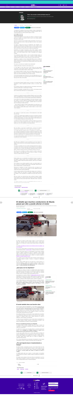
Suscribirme (52, 390)
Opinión (21, 12)
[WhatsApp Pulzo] (66, 5)
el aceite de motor (28, 249)
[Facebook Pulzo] (58, 5)
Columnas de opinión (17, 187)
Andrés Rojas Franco (25, 187)
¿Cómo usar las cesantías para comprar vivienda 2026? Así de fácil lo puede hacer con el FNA (32, 194)
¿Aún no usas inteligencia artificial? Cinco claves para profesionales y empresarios (48, 82)
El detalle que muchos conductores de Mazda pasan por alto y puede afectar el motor (50, 282)
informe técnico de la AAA (35, 275)
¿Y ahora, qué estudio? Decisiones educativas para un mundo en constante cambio (48, 71)
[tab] (25, 190)
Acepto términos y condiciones (52, 387)
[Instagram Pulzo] (64, 5)
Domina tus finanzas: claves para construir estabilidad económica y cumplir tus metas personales (24, 194)
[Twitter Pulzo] (60, 5)
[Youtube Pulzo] (63, 5)
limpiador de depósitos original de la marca (23, 256)
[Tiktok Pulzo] (62, 5)
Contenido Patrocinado (21, 208)
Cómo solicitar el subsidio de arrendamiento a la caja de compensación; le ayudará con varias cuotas (41, 194)
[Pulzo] (33, 5)
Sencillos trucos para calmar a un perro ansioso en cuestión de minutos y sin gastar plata (49, 194)
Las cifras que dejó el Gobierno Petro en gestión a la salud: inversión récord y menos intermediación (50, 293)
